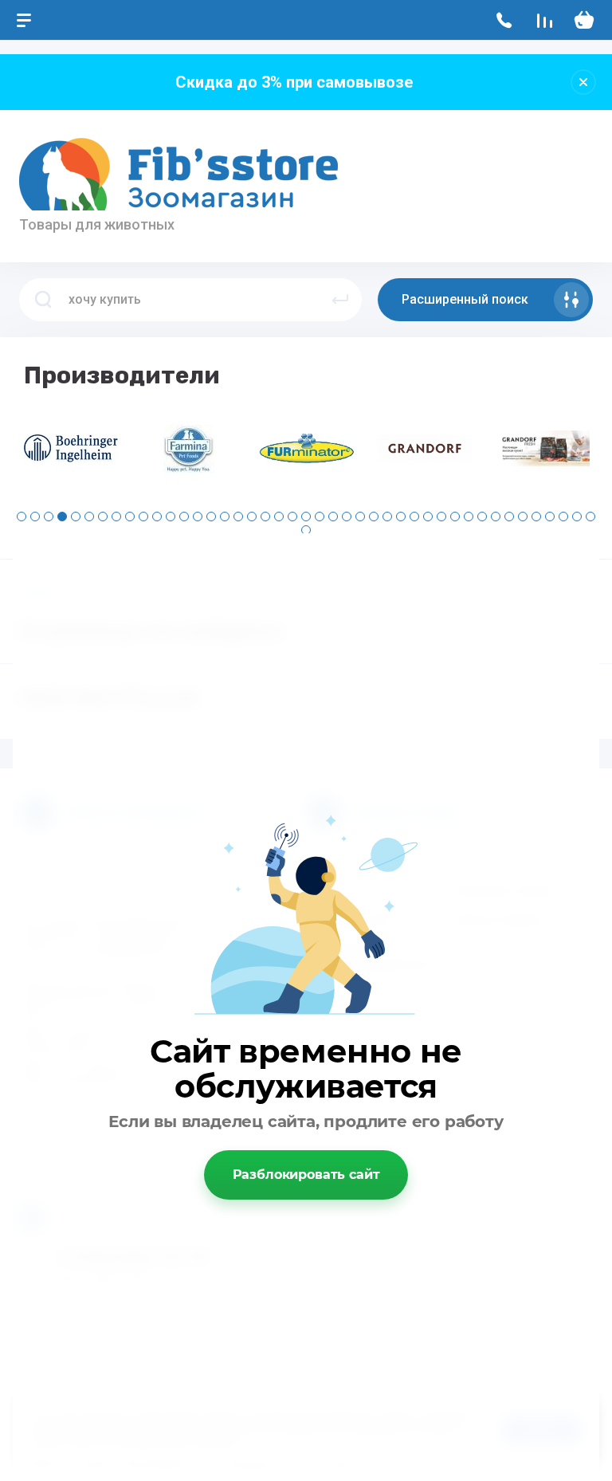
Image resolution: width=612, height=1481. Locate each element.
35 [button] (482, 516)
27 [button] (374, 516)
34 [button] (468, 516)
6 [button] (89, 516)
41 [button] (563, 516)
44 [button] (306, 530)
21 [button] (292, 516)
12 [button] (170, 516)
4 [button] (62, 516)
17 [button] (238, 516)
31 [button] (428, 516)
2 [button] (35, 516)
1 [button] (21, 516)
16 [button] (225, 516)
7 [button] (103, 516)
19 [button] (265, 516)
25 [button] (346, 516)
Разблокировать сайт (306, 1174)
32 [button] (441, 516)
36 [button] (495, 516)
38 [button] (523, 516)
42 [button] (577, 516)
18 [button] (252, 516)
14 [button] (197, 516)
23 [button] (319, 516)
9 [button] (130, 516)
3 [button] (48, 516)
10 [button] (143, 516)
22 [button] (306, 516)
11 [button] (157, 516)
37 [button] (509, 516)
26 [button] (360, 516)
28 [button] (387, 516)
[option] (71, 449)
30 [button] (414, 516)
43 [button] (590, 516)
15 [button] (211, 516)
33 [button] (455, 516)
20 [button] (279, 516)
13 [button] (184, 516)
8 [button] (116, 516)
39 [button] (536, 516)
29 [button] (401, 516)
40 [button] (550, 516)
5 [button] (75, 516)
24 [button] (333, 516)
